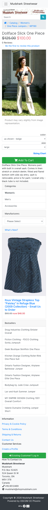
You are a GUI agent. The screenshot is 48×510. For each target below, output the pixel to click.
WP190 (32, 26)
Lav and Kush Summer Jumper (20, 391)
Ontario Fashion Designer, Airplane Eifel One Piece (22, 377)
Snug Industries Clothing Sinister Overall (21, 331)
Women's (24, 23)
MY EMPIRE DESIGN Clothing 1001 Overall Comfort (22, 400)
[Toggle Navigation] (6, 4)
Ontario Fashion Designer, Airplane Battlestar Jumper (22, 367)
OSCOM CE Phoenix (30, 501)
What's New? (11, 230)
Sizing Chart (39, 153)
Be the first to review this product (22, 45)
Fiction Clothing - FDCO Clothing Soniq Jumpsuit (21, 341)
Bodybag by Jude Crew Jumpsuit (22, 385)
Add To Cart (26, 160)
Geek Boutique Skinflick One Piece (22, 349)
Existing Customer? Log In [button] (25, 455)
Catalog (13, 23)
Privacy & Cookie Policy (14, 424)
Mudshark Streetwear (23, 3)
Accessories (11, 206)
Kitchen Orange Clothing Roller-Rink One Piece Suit (23, 357)
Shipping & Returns (11, 434)
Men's (8, 199)
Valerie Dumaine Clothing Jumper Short (22, 409)
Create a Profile (10, 449)
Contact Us (7, 440)
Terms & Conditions (12, 429)
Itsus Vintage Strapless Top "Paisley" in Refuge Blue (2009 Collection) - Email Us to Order (23, 305)
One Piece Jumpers (17, 26)
